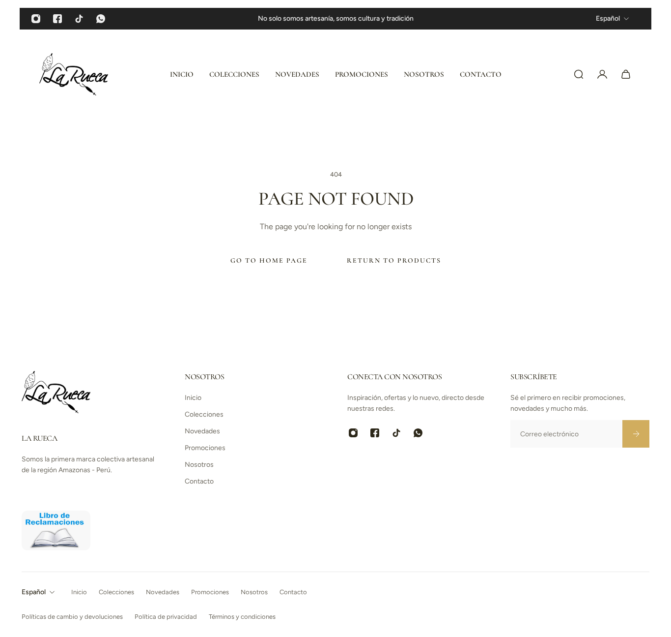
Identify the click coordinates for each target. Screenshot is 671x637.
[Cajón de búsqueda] (578, 74)
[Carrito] (626, 74)
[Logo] (73, 74)
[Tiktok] (79, 19)
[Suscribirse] (635, 434)
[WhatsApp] (101, 19)
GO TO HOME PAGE (269, 260)
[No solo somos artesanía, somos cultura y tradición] (336, 18)
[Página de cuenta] (602, 74)
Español (34, 592)
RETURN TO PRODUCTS (394, 260)
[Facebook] (57, 19)
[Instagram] (36, 19)
